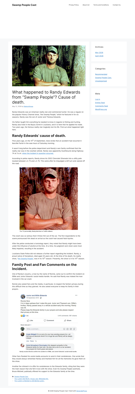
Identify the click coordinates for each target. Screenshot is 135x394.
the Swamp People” (25, 259)
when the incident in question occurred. (38, 153)
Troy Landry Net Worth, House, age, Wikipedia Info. (31, 379)
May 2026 (99, 53)
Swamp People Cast (24, 4)
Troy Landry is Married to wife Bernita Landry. (29, 381)
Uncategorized (101, 81)
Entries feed (100, 103)
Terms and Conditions (101, 5)
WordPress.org (101, 109)
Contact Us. (117, 5)
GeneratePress (81, 391)
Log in (97, 99)
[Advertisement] (67, 25)
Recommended (101, 74)
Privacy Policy (74, 5)
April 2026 (99, 56)
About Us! (86, 5)
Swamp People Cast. (21, 376)
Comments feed (101, 106)
